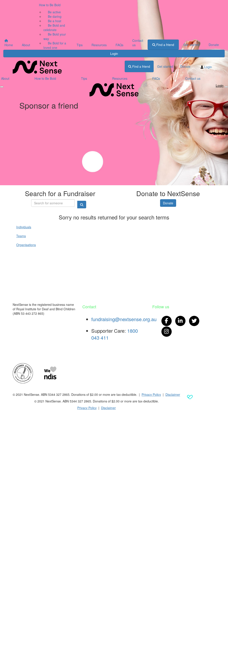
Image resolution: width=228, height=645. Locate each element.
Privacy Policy (151, 394)
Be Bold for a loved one (54, 45)
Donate (214, 44)
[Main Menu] (2, 87)
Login (114, 53)
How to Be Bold (50, 5)
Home (8, 45)
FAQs (119, 45)
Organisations (26, 245)
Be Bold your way (54, 36)
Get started (191, 44)
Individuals (23, 227)
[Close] (226, 87)
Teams (21, 236)
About (26, 45)
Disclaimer (172, 394)
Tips (80, 45)
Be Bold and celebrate (54, 27)
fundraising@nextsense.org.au (124, 319)
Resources (99, 45)
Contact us (137, 42)
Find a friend (164, 44)
